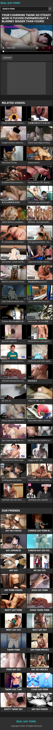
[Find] (50, 9)
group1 (8, 58)
